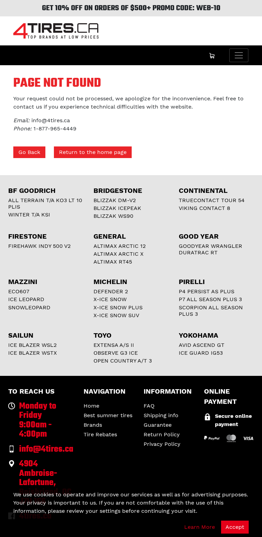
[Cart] (212, 55)
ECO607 (18, 291)
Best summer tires (108, 415)
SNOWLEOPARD (29, 307)
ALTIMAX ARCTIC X (118, 254)
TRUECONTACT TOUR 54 (212, 200)
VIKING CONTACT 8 (204, 208)
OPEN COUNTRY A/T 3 (122, 360)
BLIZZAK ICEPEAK (117, 208)
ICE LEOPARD (26, 299)
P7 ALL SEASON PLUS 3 (210, 299)
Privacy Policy (162, 444)
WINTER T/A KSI (29, 214)
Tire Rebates (100, 434)
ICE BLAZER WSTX (32, 353)
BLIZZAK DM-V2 (114, 200)
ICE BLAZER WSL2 (32, 345)
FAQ (149, 405)
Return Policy (162, 434)
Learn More (199, 527)
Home (91, 405)
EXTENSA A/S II (113, 345)
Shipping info (161, 415)
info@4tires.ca (50, 120)
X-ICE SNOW (110, 299)
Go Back (29, 152)
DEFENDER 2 (110, 291)
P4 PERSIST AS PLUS (206, 291)
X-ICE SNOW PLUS (118, 307)
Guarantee (158, 425)
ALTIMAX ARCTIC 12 (119, 246)
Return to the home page (93, 152)
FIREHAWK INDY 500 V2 (39, 246)
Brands (93, 425)
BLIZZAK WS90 (113, 216)
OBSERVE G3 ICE (115, 353)
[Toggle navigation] (238, 55)
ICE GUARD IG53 (201, 353)
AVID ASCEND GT (201, 345)
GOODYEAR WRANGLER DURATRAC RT (210, 249)
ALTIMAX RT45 (112, 261)
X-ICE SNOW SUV (116, 315)
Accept (234, 527)
